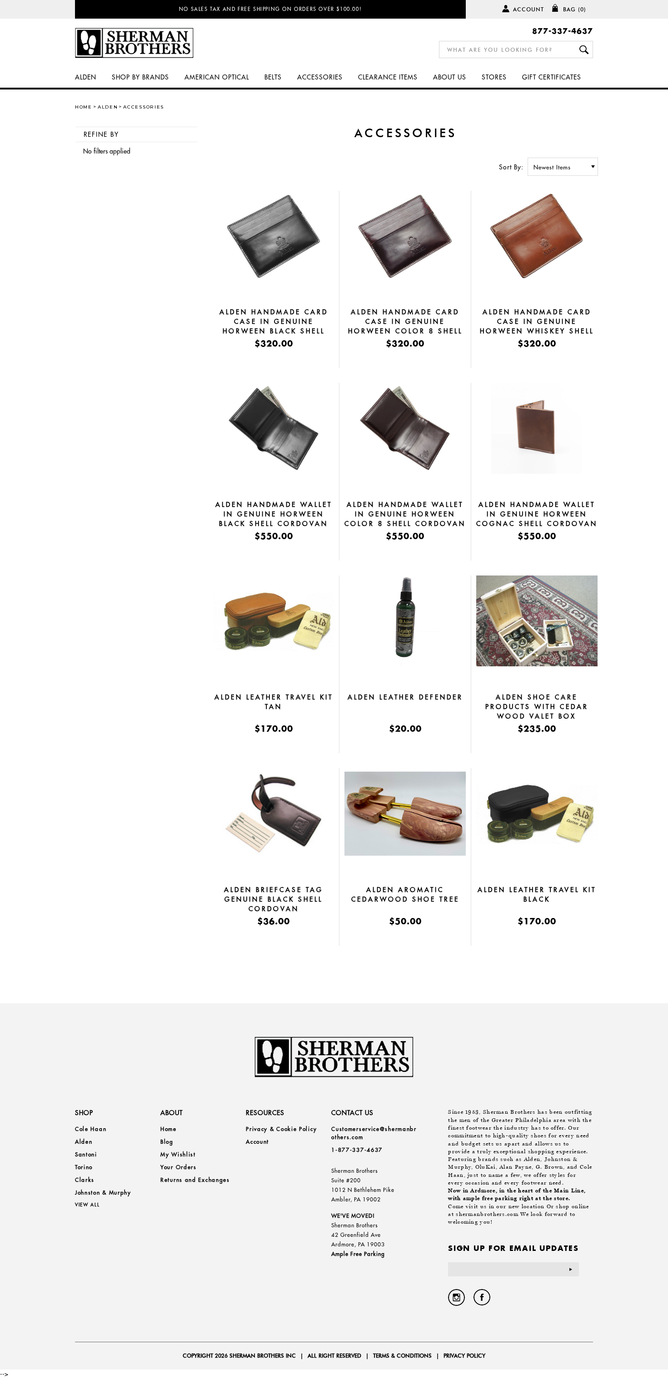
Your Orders (178, 1167)
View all (87, 1205)
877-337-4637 (562, 30)
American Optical (216, 77)
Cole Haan (90, 1129)
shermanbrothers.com (487, 1214)
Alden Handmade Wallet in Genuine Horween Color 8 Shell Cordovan (405, 514)
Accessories (320, 77)
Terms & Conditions (402, 1355)
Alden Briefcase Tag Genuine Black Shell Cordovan (273, 899)
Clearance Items (388, 77)
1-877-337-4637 (357, 1149)
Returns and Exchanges (195, 1179)
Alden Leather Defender (405, 697)
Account (528, 9)
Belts (273, 77)
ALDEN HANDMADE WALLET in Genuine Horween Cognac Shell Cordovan (537, 514)
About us (449, 77)
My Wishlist (178, 1154)
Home (83, 107)
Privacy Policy (464, 1355)
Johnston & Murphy (103, 1192)
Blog (167, 1141)
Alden (85, 77)
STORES (494, 77)
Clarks (85, 1179)
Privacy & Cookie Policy (281, 1129)
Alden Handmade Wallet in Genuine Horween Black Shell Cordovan (273, 514)
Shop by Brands (140, 77)
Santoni (86, 1154)
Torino (84, 1167)
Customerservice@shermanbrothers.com (374, 1133)
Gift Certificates (551, 77)
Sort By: (511, 167)
